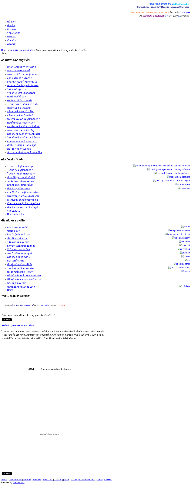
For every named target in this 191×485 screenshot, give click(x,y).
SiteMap (108, 479)
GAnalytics (76, 479)
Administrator (15, 479)
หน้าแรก (11, 21)
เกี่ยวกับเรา (13, 40)
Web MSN (48, 479)
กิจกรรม (11, 29)
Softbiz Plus (18, 482)
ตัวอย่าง (11, 25)
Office (100, 479)
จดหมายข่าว (13, 33)
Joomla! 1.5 (28, 305)
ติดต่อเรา (12, 44)
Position (27, 479)
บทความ (11, 36)
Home (4, 50)
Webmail (37, 479)
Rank (66, 479)
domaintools (89, 479)
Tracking (58, 479)
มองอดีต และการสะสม (21, 50)
